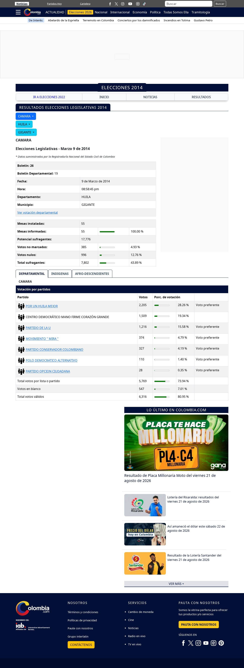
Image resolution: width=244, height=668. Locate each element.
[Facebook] (110, 4)
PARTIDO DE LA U (38, 328)
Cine (131, 620)
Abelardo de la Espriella (63, 20)
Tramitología (201, 12)
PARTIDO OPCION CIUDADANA (48, 371)
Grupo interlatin (78, 636)
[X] (116, 4)
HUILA (23, 124)
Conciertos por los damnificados (139, 20)
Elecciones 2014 (122, 87)
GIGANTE (25, 132)
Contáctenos (81, 645)
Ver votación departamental (37, 212)
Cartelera (85, 3)
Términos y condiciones (83, 612)
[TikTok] (144, 4)
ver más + (176, 584)
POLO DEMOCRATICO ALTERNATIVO (51, 360)
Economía (140, 12)
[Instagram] (122, 4)
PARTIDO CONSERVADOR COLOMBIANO (54, 350)
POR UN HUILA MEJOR (42, 306)
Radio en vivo (136, 636)
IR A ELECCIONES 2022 (49, 97)
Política (155, 12)
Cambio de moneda (140, 612)
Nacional (101, 12)
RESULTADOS (201, 97)
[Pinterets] (221, 641)
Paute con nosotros (80, 628)
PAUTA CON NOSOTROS (198, 624)
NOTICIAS (150, 97)
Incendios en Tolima (177, 20)
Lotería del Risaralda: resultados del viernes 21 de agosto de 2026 (193, 499)
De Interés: (36, 20)
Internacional (120, 12)
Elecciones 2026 (80, 12)
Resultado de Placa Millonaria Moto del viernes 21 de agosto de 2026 (170, 478)
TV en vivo (134, 644)
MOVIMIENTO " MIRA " (42, 339)
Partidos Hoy (54, 3)
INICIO (104, 97)
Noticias (21, 4)
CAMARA (24, 116)
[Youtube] (130, 4)
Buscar (220, 4)
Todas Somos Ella (176, 12)
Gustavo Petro (203, 20)
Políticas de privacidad (82, 620)
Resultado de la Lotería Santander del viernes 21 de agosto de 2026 (194, 557)
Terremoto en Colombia (98, 20)
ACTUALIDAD (55, 12)
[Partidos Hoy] (138, 4)
